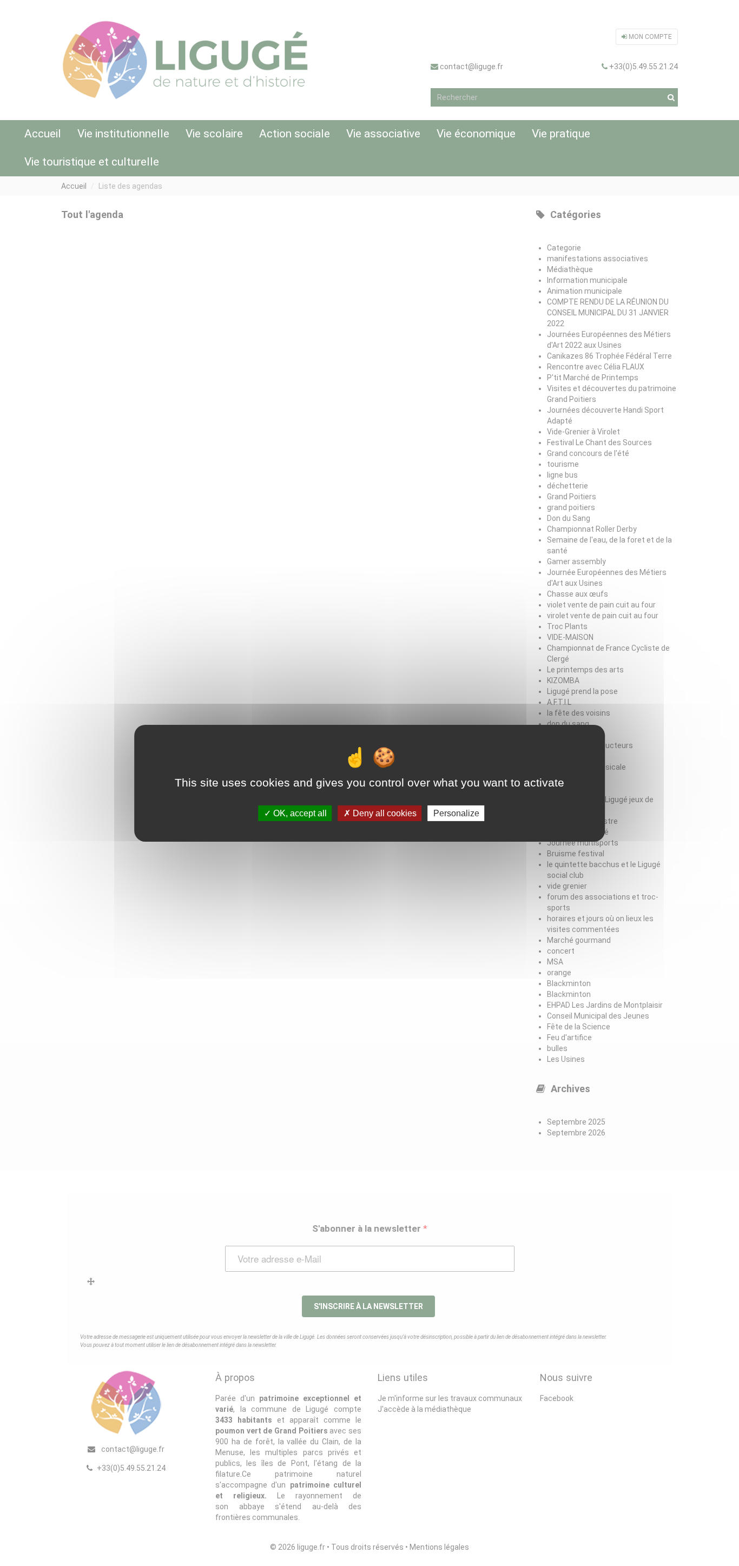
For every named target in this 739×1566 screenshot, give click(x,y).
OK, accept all (299, 812)
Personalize (456, 812)
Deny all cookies (384, 812)
